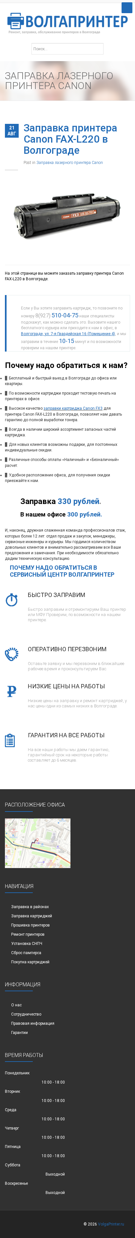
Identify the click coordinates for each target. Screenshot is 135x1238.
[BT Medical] (67, 19)
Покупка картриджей (30, 962)
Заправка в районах (30, 907)
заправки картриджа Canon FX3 (73, 408)
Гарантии (19, 1032)
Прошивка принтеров (30, 925)
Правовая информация (32, 1023)
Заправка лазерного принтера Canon (69, 162)
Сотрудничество (26, 1014)
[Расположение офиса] (37, 842)
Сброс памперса (26, 953)
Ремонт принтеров (28, 934)
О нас (16, 1005)
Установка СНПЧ (26, 943)
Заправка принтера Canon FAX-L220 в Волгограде (70, 139)
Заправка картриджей (31, 916)
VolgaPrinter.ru (111, 1224)
